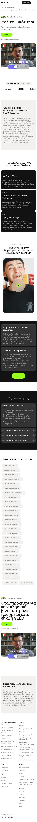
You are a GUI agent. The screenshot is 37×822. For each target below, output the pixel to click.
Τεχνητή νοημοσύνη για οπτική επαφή (26, 738)
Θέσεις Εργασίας (24, 767)
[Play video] (18, 285)
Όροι (20, 773)
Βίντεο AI (21, 732)
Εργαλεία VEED (11, 7)
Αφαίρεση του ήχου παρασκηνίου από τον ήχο (26, 743)
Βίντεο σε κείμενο (6, 755)
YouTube (21, 791)
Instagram (22, 800)
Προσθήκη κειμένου (6, 735)
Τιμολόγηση (4, 767)
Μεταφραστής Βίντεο (7, 758)
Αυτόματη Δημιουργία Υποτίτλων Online (12, 10)
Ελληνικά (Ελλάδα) (6, 817)
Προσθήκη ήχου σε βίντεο (8, 727)
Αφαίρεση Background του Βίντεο (25, 756)
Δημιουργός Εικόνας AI (25, 729)
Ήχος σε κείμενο (5, 738)
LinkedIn (21, 794)
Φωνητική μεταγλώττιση (26, 760)
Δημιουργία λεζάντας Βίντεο (9, 746)
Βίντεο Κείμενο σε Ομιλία (26, 752)
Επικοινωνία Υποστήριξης (26, 779)
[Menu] (34, 2)
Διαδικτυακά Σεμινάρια (7, 783)
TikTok (21, 803)
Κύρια (2, 7)
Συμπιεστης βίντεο (6, 749)
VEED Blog (4, 777)
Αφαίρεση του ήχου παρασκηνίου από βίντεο (26, 748)
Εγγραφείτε (26, 2)
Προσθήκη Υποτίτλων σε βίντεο (7, 731)
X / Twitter (22, 797)
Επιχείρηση (4, 770)
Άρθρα (3, 780)
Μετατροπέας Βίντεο (7, 752)
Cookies (21, 776)
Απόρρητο (22, 770)
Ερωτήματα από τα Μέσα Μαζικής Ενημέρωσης (26, 783)
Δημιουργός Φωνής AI (25, 735)
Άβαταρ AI (22, 726)
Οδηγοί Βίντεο (5, 786)
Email (20, 806)
